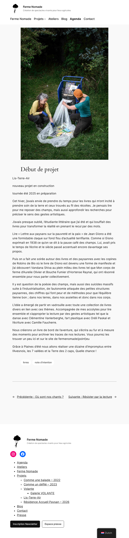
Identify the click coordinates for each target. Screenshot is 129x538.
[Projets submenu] (45, 19)
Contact (22, 510)
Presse (21, 515)
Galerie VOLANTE (42, 493)
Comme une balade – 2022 (42, 480)
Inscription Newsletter (25, 523)
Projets (21, 475)
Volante (29, 488)
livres (26, 362)
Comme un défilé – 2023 (40, 484)
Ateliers (22, 467)
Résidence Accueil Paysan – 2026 (46, 502)
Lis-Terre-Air (32, 497)
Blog (20, 506)
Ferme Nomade (32, 6)
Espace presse (53, 523)
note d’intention (43, 362)
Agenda (22, 462)
